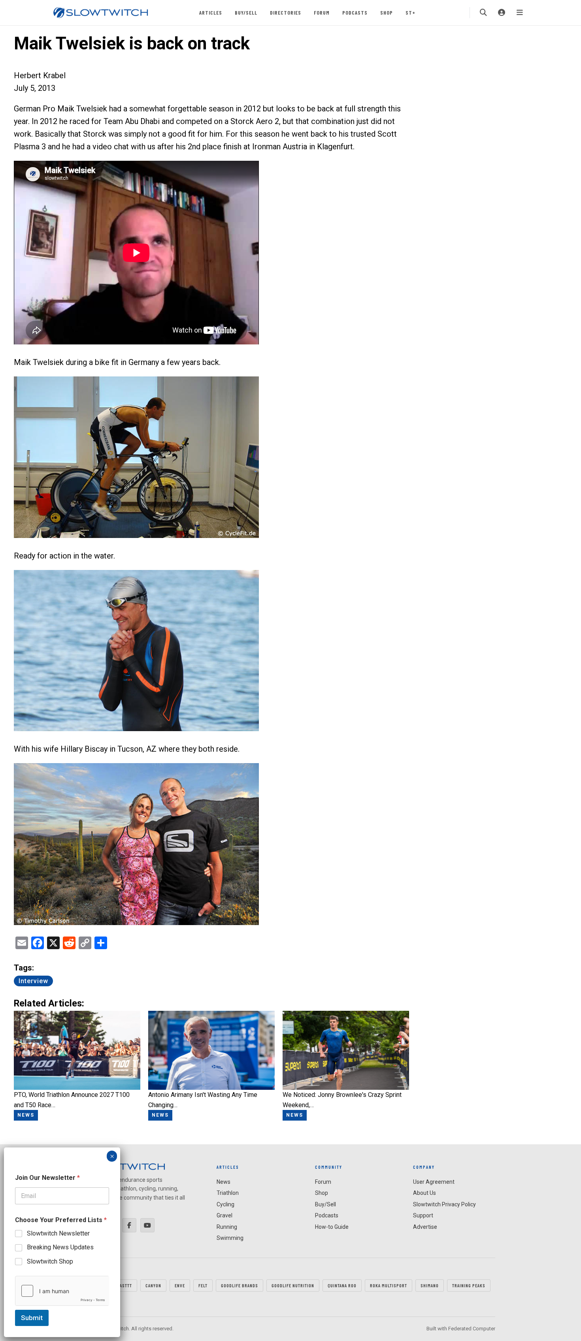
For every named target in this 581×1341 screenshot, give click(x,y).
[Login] (501, 13)
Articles (210, 12)
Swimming (230, 1238)
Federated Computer (471, 1329)
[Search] (483, 13)
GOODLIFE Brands (239, 1285)
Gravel (224, 1215)
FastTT (124, 1285)
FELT (203, 1285)
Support (423, 1215)
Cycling (225, 1204)
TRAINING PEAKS (468, 1285)
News (223, 1182)
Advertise (425, 1227)
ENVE (180, 1285)
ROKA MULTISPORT (388, 1285)
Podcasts (355, 12)
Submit (32, 1318)
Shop (386, 12)
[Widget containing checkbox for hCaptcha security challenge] (62, 1291)
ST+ (410, 12)
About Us (424, 1193)
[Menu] (520, 13)
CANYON (153, 1285)
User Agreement (434, 1182)
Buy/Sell (246, 12)
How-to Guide (332, 1227)
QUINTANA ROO (342, 1285)
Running (227, 1227)
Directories (285, 12)
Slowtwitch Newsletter (58, 1233)
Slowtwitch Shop (50, 1261)
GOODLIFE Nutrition (293, 1285)
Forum (322, 12)
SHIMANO (430, 1285)
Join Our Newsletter (47, 1177)
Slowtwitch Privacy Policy (444, 1204)
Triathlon (228, 1193)
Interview (33, 981)
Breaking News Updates (60, 1247)
